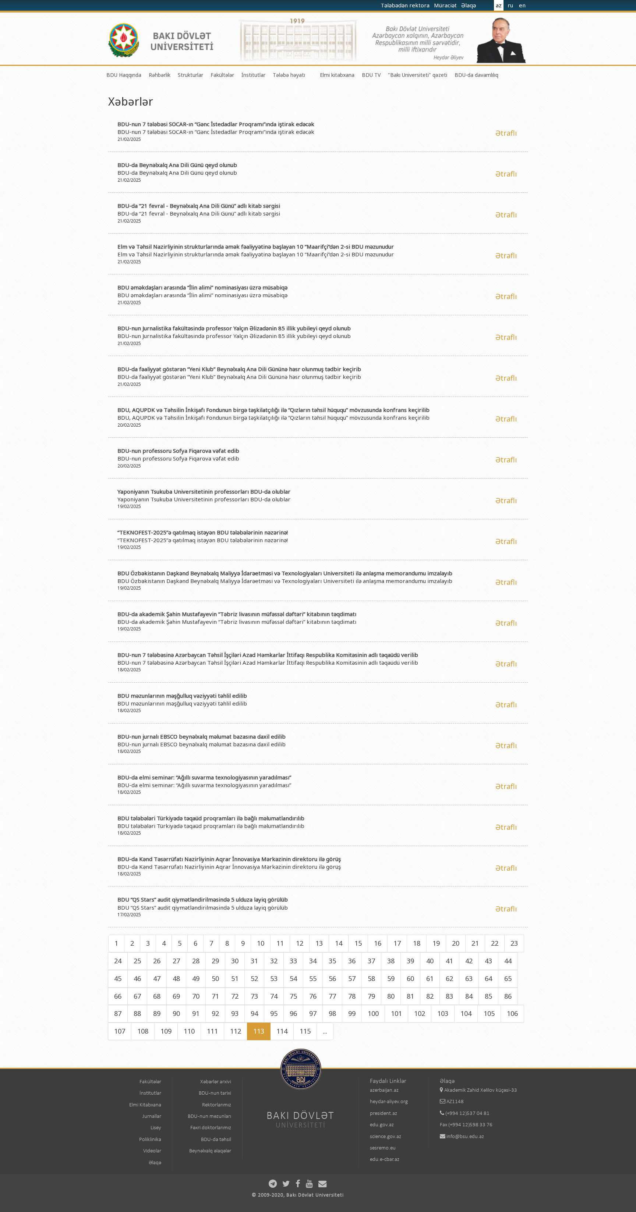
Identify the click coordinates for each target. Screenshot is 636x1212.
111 (212, 1031)
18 (416, 943)
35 (332, 960)
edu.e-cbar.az (384, 1159)
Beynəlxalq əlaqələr (210, 1151)
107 (119, 1031)
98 (332, 1013)
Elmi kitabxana (337, 74)
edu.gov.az (382, 1125)
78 (352, 996)
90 (176, 1013)
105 (489, 1013)
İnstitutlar (253, 74)
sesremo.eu (383, 1148)
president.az (383, 1113)
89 (156, 1013)
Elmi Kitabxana (145, 1105)
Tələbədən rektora (406, 5)
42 (469, 960)
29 (215, 960)
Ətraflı (506, 133)
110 (189, 1031)
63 (469, 978)
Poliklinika (150, 1139)
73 (254, 996)
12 (299, 943)
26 (156, 960)
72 (235, 996)
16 (377, 943)
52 (254, 978)
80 (391, 996)
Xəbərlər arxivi (215, 1082)
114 (281, 1031)
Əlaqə (469, 5)
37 (371, 960)
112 (235, 1031)
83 (449, 996)
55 (313, 978)
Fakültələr (222, 74)
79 (371, 996)
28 (195, 960)
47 (156, 978)
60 (410, 978)
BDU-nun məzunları (209, 1116)
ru (510, 5)
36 (352, 960)
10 (260, 943)
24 (117, 960)
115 (305, 1031)
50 (215, 978)
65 (508, 978)
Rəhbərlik (159, 74)
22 (494, 943)
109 (166, 1031)
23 (514, 943)
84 (469, 996)
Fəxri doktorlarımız (210, 1128)
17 (397, 943)
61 (430, 978)
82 (430, 996)
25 (137, 960)
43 (488, 960)
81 (410, 996)
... (325, 1031)
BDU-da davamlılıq (476, 74)
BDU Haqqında (123, 74)
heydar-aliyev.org (389, 1102)
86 (508, 996)
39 (410, 960)
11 (280, 943)
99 (352, 1013)
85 (488, 996)
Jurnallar (151, 1116)
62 (449, 978)
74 (274, 996)
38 (391, 960)
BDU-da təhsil (216, 1139)
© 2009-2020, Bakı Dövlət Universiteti (298, 1195)
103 (442, 1013)
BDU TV (371, 74)
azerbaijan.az (384, 1090)
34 (313, 960)
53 (274, 978)
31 (254, 960)
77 (332, 996)
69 (176, 996)
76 (313, 996)
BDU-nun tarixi (215, 1093)
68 (156, 996)
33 (293, 960)
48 (176, 978)
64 (488, 978)
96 (293, 1013)
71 (215, 996)
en (522, 5)
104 (465, 1013)
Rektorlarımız (216, 1105)
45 (117, 978)
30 (235, 960)
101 (396, 1013)
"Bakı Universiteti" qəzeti (417, 74)
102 (419, 1013)
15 (358, 943)
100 (373, 1013)
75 (293, 996)
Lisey (156, 1128)
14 (338, 943)
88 (137, 1013)
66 (117, 996)
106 (512, 1013)
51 (235, 978)
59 (391, 978)
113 (258, 1031)
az (499, 5)
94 (254, 1013)
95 (274, 1013)
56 (332, 978)
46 (137, 978)
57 (352, 978)
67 (137, 996)
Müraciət (446, 5)
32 (274, 960)
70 (195, 996)
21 (475, 943)
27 (176, 960)
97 (313, 1013)
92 (215, 1013)
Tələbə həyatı (289, 74)
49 (195, 978)
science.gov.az (385, 1137)
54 (293, 978)
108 (142, 1031)
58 (371, 978)
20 (455, 943)
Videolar (152, 1151)
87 (117, 1013)
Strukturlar (190, 74)
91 (195, 1013)
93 (235, 1013)
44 (508, 960)
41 (449, 960)
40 (430, 960)
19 (436, 943)
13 (319, 943)
